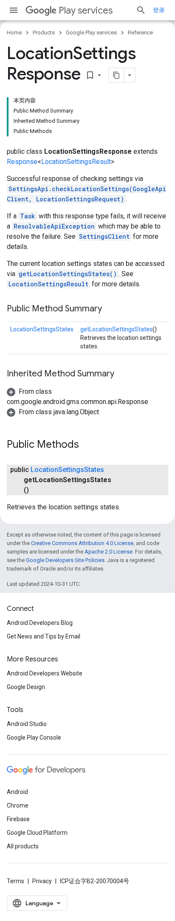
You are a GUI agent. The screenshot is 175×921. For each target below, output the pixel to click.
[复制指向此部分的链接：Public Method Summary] (110, 309)
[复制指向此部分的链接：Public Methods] (87, 445)
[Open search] (141, 10)
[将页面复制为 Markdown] (116, 75)
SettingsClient (104, 236)
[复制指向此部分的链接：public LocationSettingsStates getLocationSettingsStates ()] (37, 490)
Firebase (18, 819)
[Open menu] (13, 10)
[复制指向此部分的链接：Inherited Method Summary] (122, 374)
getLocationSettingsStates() (68, 274)
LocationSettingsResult (76, 162)
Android (17, 791)
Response (22, 162)
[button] (53, 412)
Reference (140, 32)
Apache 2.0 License (109, 551)
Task (27, 216)
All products (23, 846)
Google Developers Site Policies (65, 560)
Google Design (26, 687)
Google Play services (91, 32)
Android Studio (27, 723)
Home (14, 32)
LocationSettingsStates (41, 329)
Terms (15, 881)
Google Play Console (34, 737)
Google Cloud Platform (37, 832)
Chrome (17, 805)
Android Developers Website (44, 673)
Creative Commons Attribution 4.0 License (82, 543)
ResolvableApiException (54, 226)
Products (44, 32)
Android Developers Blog (40, 622)
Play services (86, 10)
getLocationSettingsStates (116, 329)
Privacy (42, 881)
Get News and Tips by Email (43, 636)
